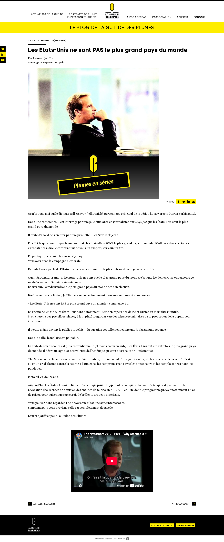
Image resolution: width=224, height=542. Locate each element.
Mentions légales (103, 538)
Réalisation (121, 538)
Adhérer (182, 17)
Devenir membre (185, 526)
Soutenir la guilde (161, 526)
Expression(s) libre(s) (82, 17)
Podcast (199, 17)
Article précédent (44, 504)
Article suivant (181, 504)
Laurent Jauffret (39, 416)
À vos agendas (136, 17)
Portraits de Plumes (83, 14)
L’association (161, 17)
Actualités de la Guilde (47, 14)
